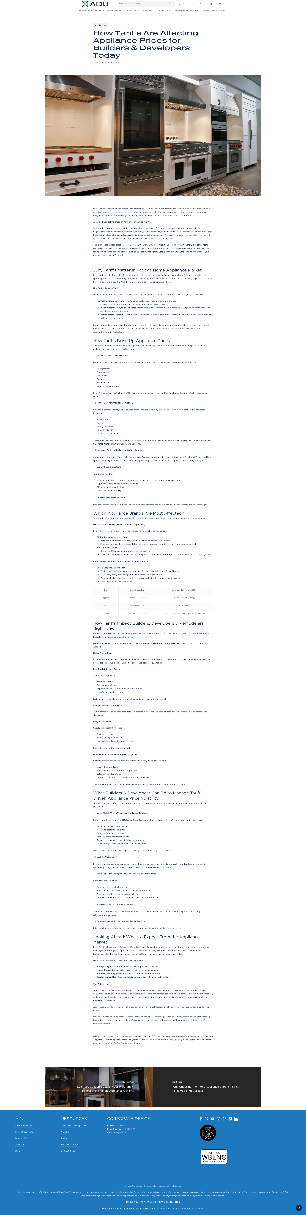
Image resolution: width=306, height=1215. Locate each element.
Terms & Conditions (133, 1186)
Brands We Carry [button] (23, 1138)
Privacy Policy (150, 1186)
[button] (180, 4)
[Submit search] (169, 4)
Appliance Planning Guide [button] (73, 1126)
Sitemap (200, 1208)
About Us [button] (19, 1144)
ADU (95, 62)
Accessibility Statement (170, 1186)
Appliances (100, 25)
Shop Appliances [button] (23, 1126)
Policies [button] (64, 1138)
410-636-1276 (128, 1129)
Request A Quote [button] (69, 1144)
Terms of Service (180, 1208)
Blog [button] (17, 1151)
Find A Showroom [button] (24, 1132)
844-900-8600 (120, 1126)
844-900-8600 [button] (68, 1151)
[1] (207, 457)
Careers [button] (65, 1132)
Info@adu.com (120, 1132)
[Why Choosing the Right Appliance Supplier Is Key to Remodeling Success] (207, 1087)
